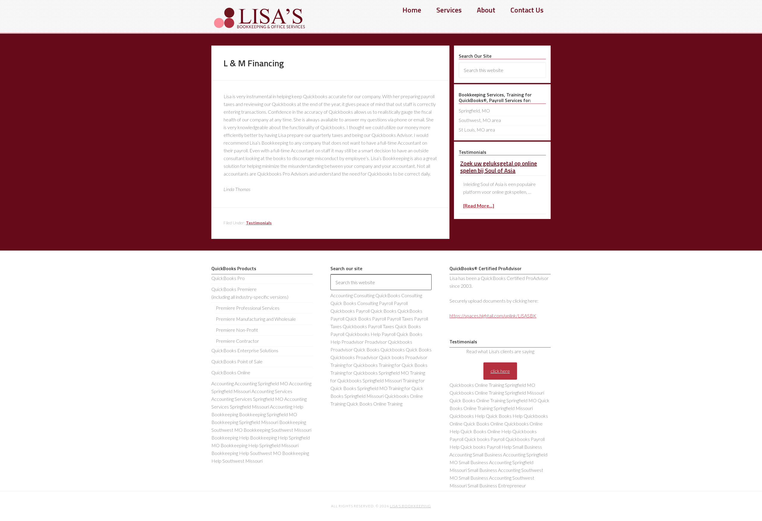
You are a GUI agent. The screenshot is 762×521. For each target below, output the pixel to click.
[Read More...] (478, 205)
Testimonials (259, 222)
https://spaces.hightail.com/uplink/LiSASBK (492, 315)
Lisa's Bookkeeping (259, 18)
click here (500, 371)
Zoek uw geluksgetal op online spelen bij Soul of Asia (498, 167)
